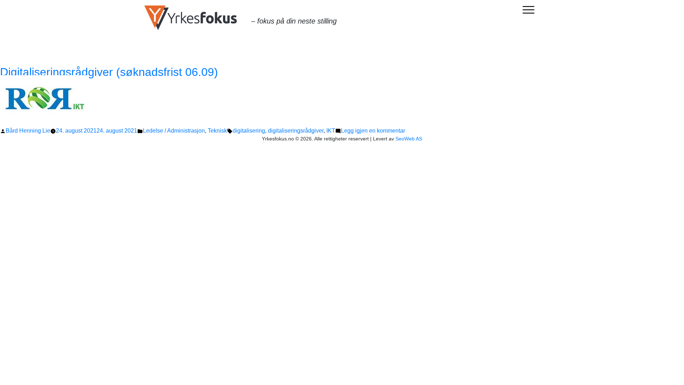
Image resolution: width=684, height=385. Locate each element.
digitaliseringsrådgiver (295, 131)
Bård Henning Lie (28, 131)
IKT (330, 131)
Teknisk (217, 131)
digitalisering (249, 131)
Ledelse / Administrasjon (174, 131)
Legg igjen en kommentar (373, 131)
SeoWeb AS (408, 139)
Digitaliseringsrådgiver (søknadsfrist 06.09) (109, 72)
